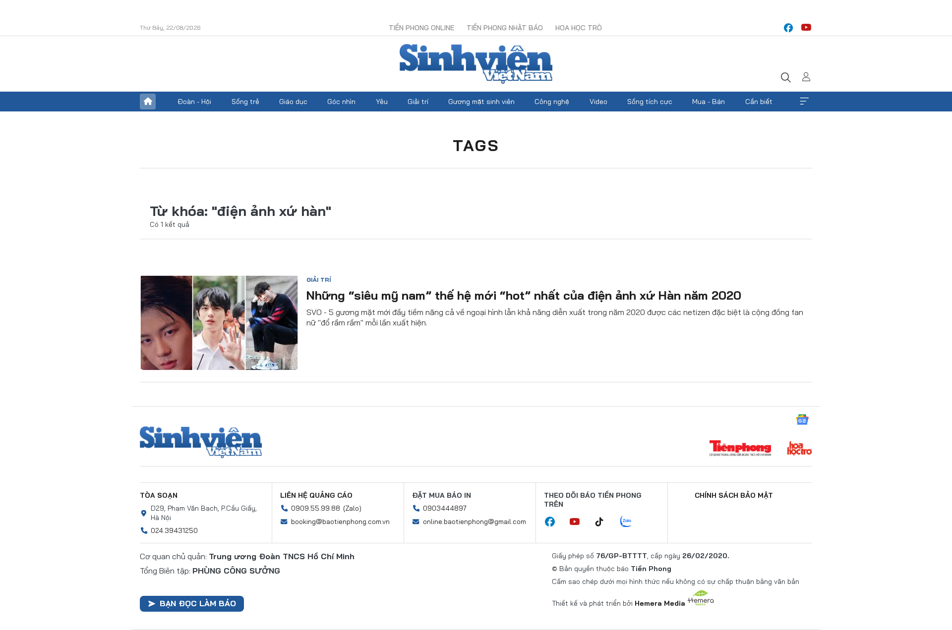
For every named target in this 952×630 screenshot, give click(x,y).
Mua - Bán (708, 101)
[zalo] (631, 522)
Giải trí (418, 101)
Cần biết (759, 101)
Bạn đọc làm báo (198, 603)
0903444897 (445, 508)
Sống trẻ (245, 101)
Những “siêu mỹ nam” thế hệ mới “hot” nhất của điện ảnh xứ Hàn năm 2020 (523, 295)
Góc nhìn (341, 101)
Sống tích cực (649, 101)
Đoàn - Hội (194, 101)
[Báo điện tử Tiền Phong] (740, 449)
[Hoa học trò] (799, 449)
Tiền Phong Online (421, 27)
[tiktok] (604, 522)
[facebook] (788, 28)
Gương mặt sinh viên (481, 101)
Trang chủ (148, 101)
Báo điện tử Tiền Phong (476, 64)
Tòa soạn (159, 495)
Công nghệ (552, 101)
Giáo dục (293, 101)
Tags (476, 145)
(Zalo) (352, 508)
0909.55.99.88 (315, 508)
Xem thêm (804, 101)
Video (598, 101)
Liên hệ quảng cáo (316, 495)
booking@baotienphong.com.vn (340, 521)
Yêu (382, 101)
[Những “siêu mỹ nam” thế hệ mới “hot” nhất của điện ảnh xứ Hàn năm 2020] (219, 322)
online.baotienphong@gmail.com (474, 521)
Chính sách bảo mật (734, 495)
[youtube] (806, 28)
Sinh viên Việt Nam (201, 442)
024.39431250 (174, 530)
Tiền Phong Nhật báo (505, 27)
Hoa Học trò (578, 27)
